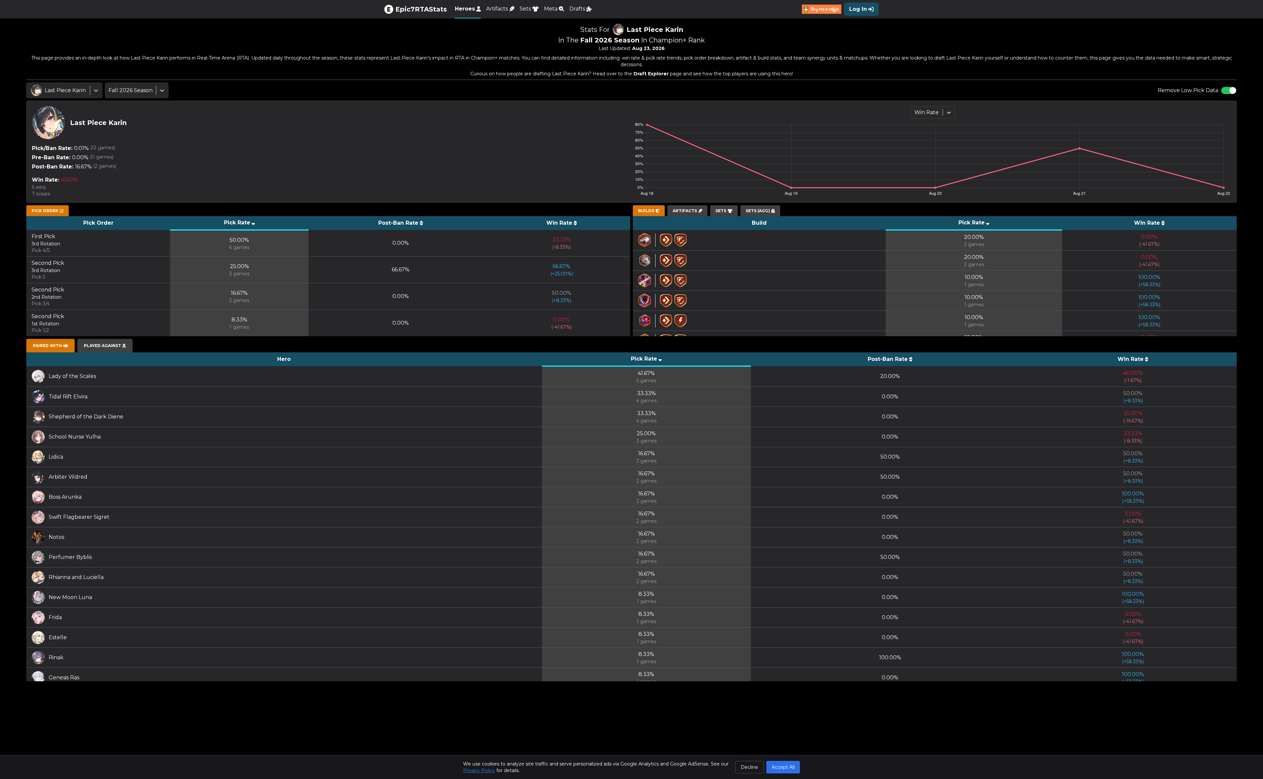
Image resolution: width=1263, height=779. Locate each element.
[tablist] (47, 210)
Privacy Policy (479, 770)
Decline (749, 767)
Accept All (783, 767)
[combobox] (31, 90)
